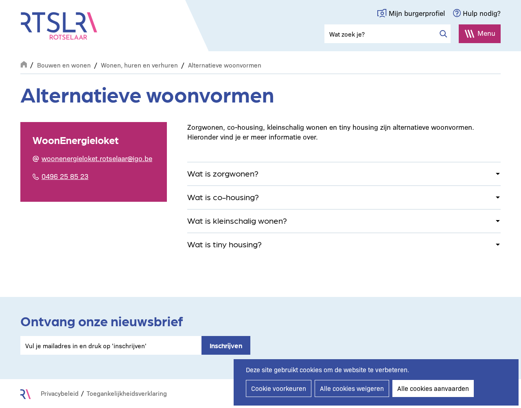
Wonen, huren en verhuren (139, 65)
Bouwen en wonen (64, 65)
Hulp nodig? (482, 12)
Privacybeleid (60, 393)
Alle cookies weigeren (352, 388)
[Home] (59, 26)
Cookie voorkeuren (278, 388)
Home (23, 63)
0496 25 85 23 (65, 176)
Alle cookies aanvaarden (433, 388)
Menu (486, 32)
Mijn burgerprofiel (417, 12)
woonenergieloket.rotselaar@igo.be (97, 158)
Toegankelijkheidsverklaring (127, 393)
